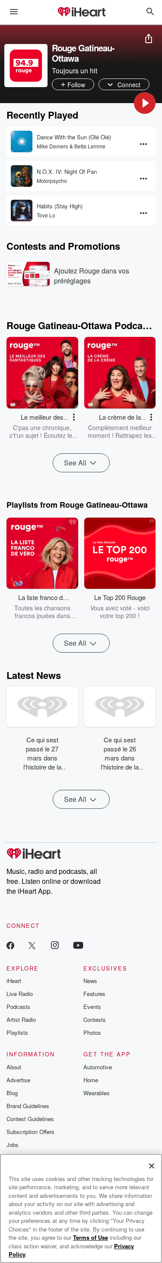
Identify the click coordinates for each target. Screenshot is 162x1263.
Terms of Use (90, 1237)
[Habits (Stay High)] (21, 210)
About (13, 1067)
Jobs (12, 1144)
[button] (145, 103)
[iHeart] (81, 12)
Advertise (18, 1080)
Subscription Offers (30, 1132)
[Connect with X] (32, 945)
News (90, 981)
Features (94, 994)
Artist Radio (21, 1019)
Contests (94, 1019)
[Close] (151, 1165)
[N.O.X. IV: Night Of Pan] (21, 176)
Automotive (97, 1067)
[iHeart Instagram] (55, 945)
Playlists (17, 1032)
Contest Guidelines (30, 1119)
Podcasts (18, 1006)
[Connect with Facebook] (10, 945)
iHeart (13, 981)
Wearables (96, 1093)
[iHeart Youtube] (78, 945)
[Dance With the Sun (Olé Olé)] (21, 141)
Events (92, 1006)
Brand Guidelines (27, 1106)
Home (90, 1080)
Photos (92, 1032)
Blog (12, 1093)
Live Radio (19, 994)
